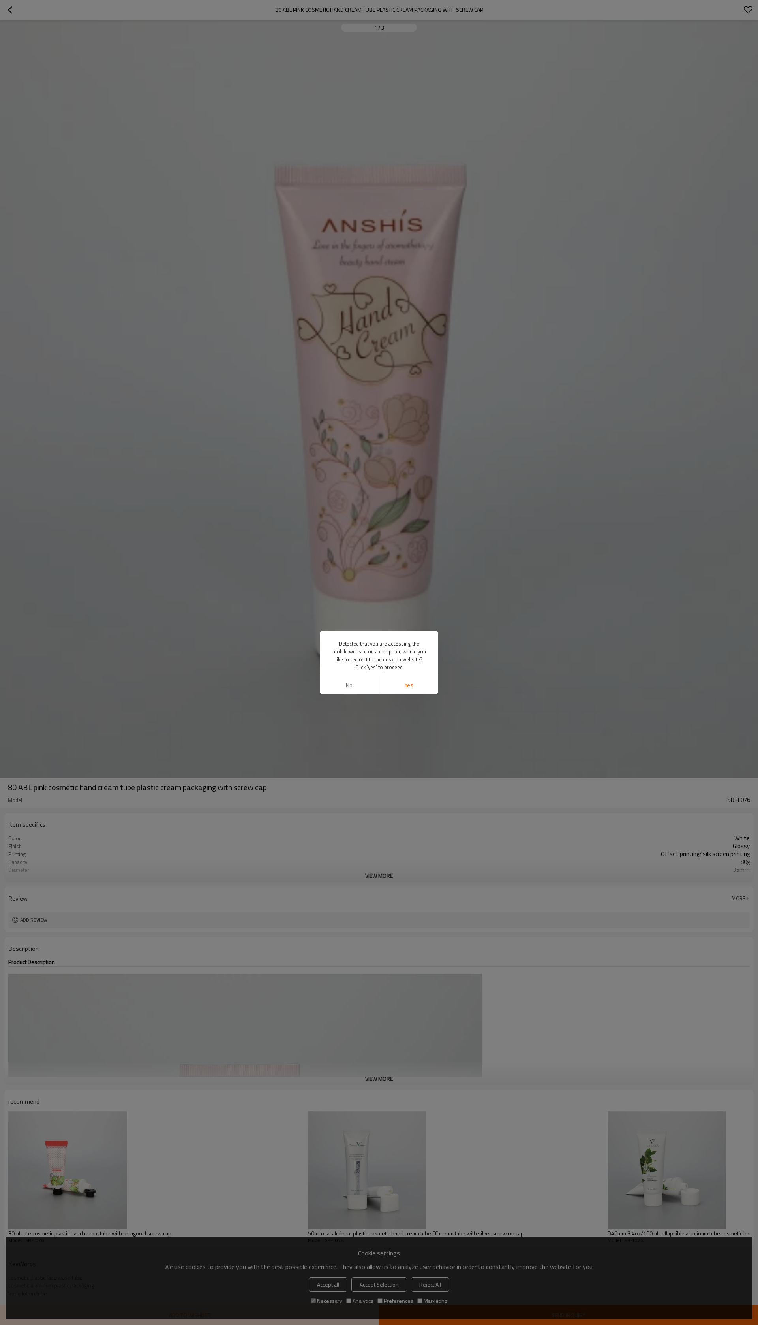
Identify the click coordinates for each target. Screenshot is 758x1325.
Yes (408, 685)
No (349, 685)
